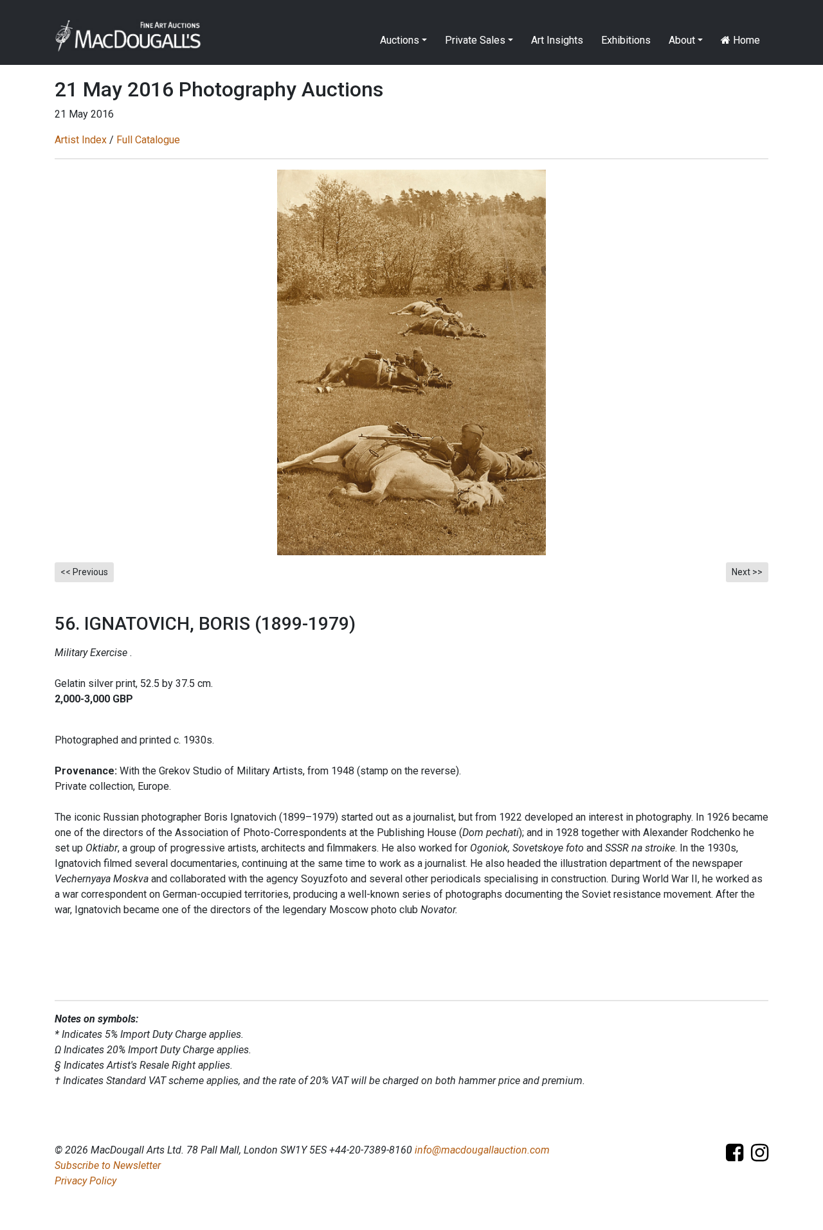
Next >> (747, 572)
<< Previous (84, 572)
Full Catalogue (148, 140)
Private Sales (475, 40)
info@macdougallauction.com (482, 1150)
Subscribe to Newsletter (108, 1165)
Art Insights (557, 40)
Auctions (399, 40)
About (682, 40)
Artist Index (81, 140)
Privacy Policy (85, 1181)
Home (745, 40)
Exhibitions (626, 40)
